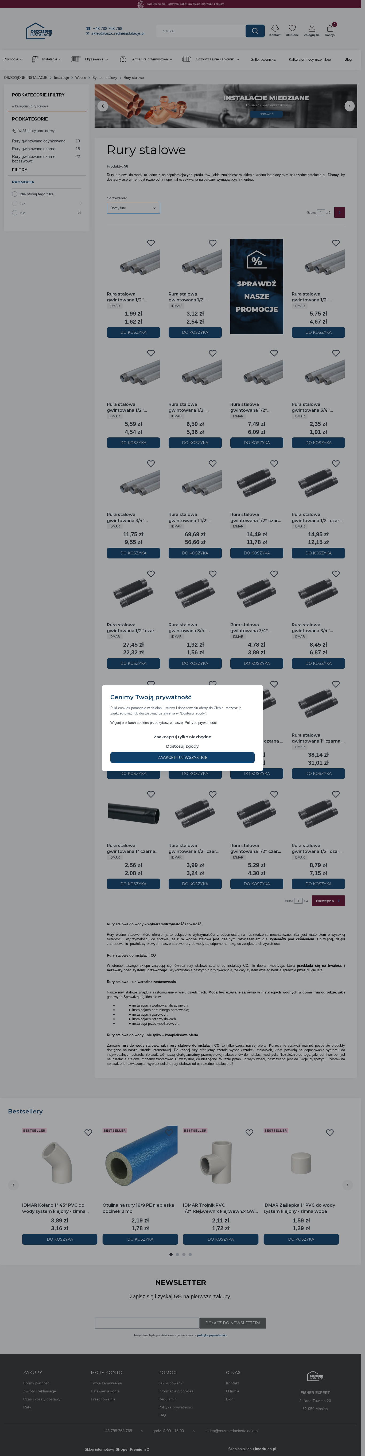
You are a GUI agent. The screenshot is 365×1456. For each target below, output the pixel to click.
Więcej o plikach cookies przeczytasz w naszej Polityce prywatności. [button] (164, 722)
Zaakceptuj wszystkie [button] (183, 757)
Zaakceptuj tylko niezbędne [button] (182, 736)
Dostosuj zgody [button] (182, 745)
